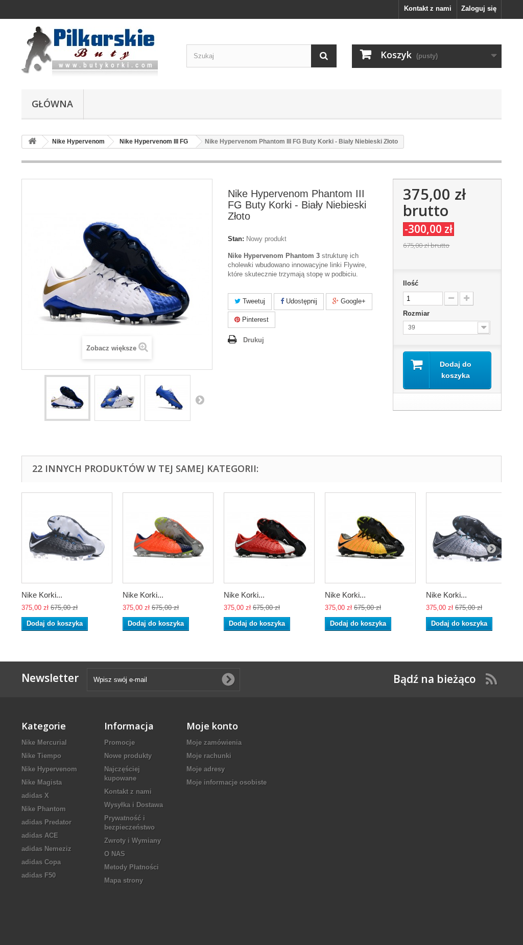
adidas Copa (41, 862)
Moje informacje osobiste (226, 782)
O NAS (114, 854)
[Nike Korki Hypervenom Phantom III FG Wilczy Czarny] (471, 537)
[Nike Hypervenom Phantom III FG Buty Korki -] (67, 397)
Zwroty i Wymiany (132, 840)
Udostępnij (300, 301)
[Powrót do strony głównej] (32, 141)
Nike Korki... (41, 594)
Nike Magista (41, 782)
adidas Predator (46, 822)
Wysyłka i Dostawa (133, 805)
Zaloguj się (478, 8)
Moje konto (212, 726)
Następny (200, 399)
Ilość (410, 283)
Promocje (119, 742)
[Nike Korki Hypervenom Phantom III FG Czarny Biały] (66, 537)
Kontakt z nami (427, 8)
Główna (52, 104)
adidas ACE (39, 835)
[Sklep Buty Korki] (96, 52)
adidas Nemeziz (46, 849)
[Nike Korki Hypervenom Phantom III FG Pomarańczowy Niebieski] (168, 537)
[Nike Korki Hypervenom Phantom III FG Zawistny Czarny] (370, 537)
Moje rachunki (208, 756)
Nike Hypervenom (49, 769)
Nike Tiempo (41, 756)
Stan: (236, 239)
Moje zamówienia (214, 742)
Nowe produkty (128, 756)
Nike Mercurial (44, 742)
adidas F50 (38, 875)
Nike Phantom (43, 809)
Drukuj (253, 340)
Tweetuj (253, 301)
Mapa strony (123, 880)
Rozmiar (417, 313)
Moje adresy (205, 769)
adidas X (35, 795)
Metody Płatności (131, 867)
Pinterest (254, 319)
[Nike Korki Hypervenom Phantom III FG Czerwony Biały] (269, 537)
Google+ (352, 301)
